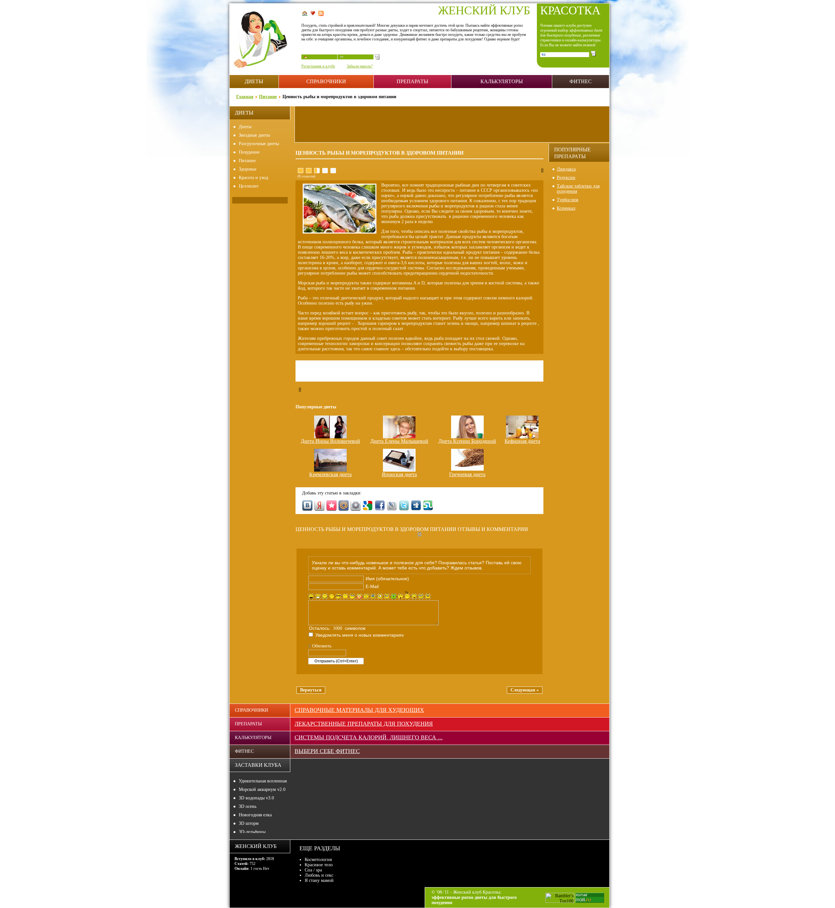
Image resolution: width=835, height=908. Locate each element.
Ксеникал (566, 208)
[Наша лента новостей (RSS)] (321, 14)
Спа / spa (313, 870)
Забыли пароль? (359, 66)
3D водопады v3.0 (256, 797)
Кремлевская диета (330, 474)
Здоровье (247, 169)
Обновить (321, 645)
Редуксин (566, 177)
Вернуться (311, 690)
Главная (244, 96)
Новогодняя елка (255, 814)
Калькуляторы (501, 81)
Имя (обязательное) (387, 578)
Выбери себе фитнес (327, 751)
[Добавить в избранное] (313, 14)
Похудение (249, 152)
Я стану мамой (319, 880)
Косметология (318, 859)
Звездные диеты (254, 135)
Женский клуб (484, 10)
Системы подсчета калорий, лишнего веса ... (369, 737)
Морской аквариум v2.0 (262, 789)
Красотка (570, 10)
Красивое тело (319, 864)
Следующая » (524, 690)
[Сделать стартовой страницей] (305, 14)
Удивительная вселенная (263, 781)
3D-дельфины (252, 831)
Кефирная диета (522, 441)
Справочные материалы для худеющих (359, 710)
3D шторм (249, 823)
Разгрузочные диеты (259, 143)
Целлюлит (249, 186)
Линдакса (566, 169)
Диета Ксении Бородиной (467, 441)
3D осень (247, 806)
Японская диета (399, 474)
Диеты (254, 81)
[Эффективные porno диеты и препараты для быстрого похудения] (265, 66)
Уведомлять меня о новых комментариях (359, 635)
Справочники (326, 81)
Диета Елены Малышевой (399, 441)
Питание (268, 96)
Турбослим (567, 199)
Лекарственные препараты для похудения (364, 723)
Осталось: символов (337, 628)
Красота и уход (253, 177)
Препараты (412, 81)
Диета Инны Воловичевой (330, 441)
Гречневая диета (467, 474)
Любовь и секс (319, 875)
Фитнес (580, 81)
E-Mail (372, 586)
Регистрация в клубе (318, 66)
